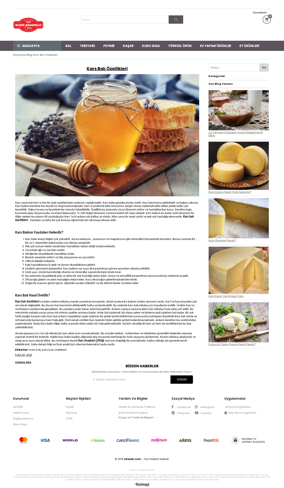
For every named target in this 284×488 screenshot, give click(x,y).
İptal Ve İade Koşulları (133, 413)
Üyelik (70, 407)
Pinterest (183, 413)
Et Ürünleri (249, 46)
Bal (68, 46)
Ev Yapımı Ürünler (215, 46)
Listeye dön (23, 362)
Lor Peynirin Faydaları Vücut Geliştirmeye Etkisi (236, 134)
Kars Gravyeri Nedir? (222, 240)
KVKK (69, 418)
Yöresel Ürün (180, 46)
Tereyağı (87, 46)
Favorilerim (260, 12)
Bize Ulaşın (20, 424)
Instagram (207, 407)
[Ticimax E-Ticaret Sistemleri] (142, 485)
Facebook (184, 407)
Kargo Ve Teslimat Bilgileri (136, 417)
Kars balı (39, 333)
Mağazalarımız (23, 418)
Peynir (109, 46)
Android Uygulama (238, 407)
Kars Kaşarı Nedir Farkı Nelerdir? (230, 192)
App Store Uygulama (242, 413)
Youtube (206, 413)
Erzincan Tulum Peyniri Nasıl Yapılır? (232, 344)
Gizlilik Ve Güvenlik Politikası (137, 407)
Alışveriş (71, 413)
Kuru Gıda (151, 46)
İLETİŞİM (18, 407)
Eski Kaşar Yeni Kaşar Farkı (226, 296)
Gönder (182, 379)
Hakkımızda (21, 413)
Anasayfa (31, 46)
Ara (264, 67)
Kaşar (128, 46)
